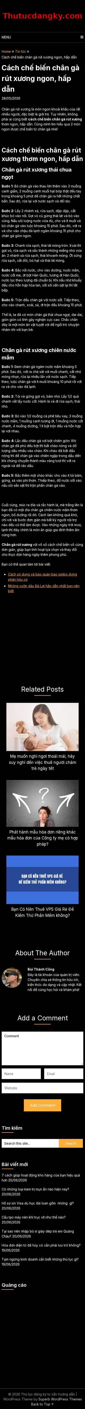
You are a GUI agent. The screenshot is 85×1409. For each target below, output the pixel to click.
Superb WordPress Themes (60, 1399)
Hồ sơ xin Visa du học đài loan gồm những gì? (38, 1203)
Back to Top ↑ (42, 1404)
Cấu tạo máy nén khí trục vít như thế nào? (34, 1217)
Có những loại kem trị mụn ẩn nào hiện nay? (35, 1189)
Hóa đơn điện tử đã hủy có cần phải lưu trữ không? (41, 1245)
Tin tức (20, 51)
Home (6, 51)
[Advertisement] (42, 1336)
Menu (6, 37)
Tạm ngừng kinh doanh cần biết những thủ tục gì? (40, 1259)
